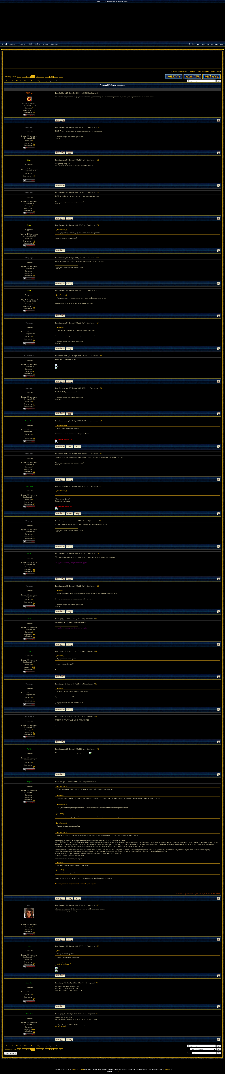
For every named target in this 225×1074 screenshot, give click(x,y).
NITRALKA (29, 716)
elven (29, 553)
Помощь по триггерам (62, 964)
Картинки (54, 44)
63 (101, 521)
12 (52, 77)
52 (98, 160)
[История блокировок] (34, 112)
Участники (191, 71)
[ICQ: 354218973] (78, 898)
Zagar (29, 782)
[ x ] (5, 44)
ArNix (29, 749)
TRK (29, 651)
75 (97, 1014)
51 (98, 127)
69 (96, 716)
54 (98, 225)
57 (98, 323)
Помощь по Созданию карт (63, 963)
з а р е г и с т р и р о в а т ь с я (212, 44)
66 (96, 619)
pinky (29, 905)
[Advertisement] (112, 60)
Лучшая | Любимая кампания (58, 81)
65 (98, 586)
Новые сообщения (179, 71)
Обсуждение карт (42, 81)
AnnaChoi (29, 983)
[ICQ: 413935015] (69, 153)
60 (101, 421)
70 (98, 749)
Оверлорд (29, 127)
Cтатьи (45, 44)
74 (97, 983)
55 (98, 258)
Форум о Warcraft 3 (12, 81)
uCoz (117, 1071)
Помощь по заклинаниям (62, 966)
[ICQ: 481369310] (78, 446)
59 (101, 388)
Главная (12, 44)
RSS (30, 44)
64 (98, 553)
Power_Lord (29, 421)
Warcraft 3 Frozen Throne (28, 81)
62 (101, 486)
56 (98, 290)
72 (98, 905)
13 (56, 77)
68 (96, 684)
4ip (29, 946)
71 (97, 782)
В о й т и (192, 44)
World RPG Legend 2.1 (62, 1026)
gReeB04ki (167, 1069)
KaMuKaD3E (29, 356)
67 (96, 651)
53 (98, 192)
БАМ (29, 160)
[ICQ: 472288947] (69, 579)
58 (101, 356)
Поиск (213, 71)
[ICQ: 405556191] (69, 381)
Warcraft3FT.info (78, 1069)
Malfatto (29, 93)
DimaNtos (29, 1014)
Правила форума (203, 71)
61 (101, 453)
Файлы (37, 44)
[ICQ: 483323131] (69, 939)
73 (98, 946)
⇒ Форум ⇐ (22, 44)
